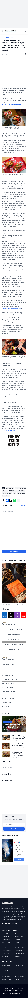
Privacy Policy (8, 990)
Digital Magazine (8, 675)
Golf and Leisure (8, 687)
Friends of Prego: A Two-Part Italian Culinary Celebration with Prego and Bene (19, 745)
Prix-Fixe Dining (5, 495)
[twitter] (2, 923)
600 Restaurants (10, 37)
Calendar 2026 (5, 933)
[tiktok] (19, 923)
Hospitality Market (9, 691)
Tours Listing (18, 956)
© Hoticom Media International (17, 993)
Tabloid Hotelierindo (6, 979)
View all (23, 505)
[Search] (25, 31)
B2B (15, 988)
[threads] (23, 923)
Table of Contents (6, 942)
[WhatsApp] (14, 500)
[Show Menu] (2, 31)
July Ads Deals (14, 649)
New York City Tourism (7, 493)
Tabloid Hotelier (8, 698)
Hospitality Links (5, 936)
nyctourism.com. (16, 397)
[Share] (24, 54)
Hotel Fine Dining (19, 953)
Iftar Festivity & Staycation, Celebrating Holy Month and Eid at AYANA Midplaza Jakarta (19, 737)
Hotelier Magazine (19, 968)
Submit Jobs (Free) (6, 950)
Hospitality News (8, 668)
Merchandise (5, 945)
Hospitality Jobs (8, 672)
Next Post (23, 556)
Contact (21, 990)
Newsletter (17, 942)
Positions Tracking (19, 936)
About (11, 988)
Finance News (6, 702)
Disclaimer (15, 990)
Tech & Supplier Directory (14, 644)
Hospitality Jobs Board (20, 979)
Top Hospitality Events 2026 (14, 629)
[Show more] (18, 500)
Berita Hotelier (7, 695)
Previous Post (6, 556)
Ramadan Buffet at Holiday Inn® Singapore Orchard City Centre (18, 754)
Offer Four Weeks (21, 493)
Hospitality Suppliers (10, 679)
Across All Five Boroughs (20, 488)
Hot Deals (5, 706)
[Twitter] (10, 500)
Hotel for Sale (5, 956)
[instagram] (9, 923)
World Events (18, 945)
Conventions (5, 490)
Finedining (11, 490)
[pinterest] (16, 923)
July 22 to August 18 (20, 490)
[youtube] (6, 923)
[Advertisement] (14, 14)
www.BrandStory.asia (8, 430)
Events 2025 (5, 947)
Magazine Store (14, 634)
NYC (15, 493)
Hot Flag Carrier (5, 953)
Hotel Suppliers (19, 973)
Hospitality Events (8, 664)
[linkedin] (12, 923)
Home (3, 37)
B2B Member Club (14, 639)
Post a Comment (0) (14, 551)
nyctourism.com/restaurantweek (11, 104)
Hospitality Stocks (6, 939)
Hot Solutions (18, 950)
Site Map (17, 939)
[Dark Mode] (22, 31)
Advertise (17, 933)
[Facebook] (7, 500)
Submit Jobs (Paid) (20, 947)
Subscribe (20, 988)
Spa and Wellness (8, 683)
